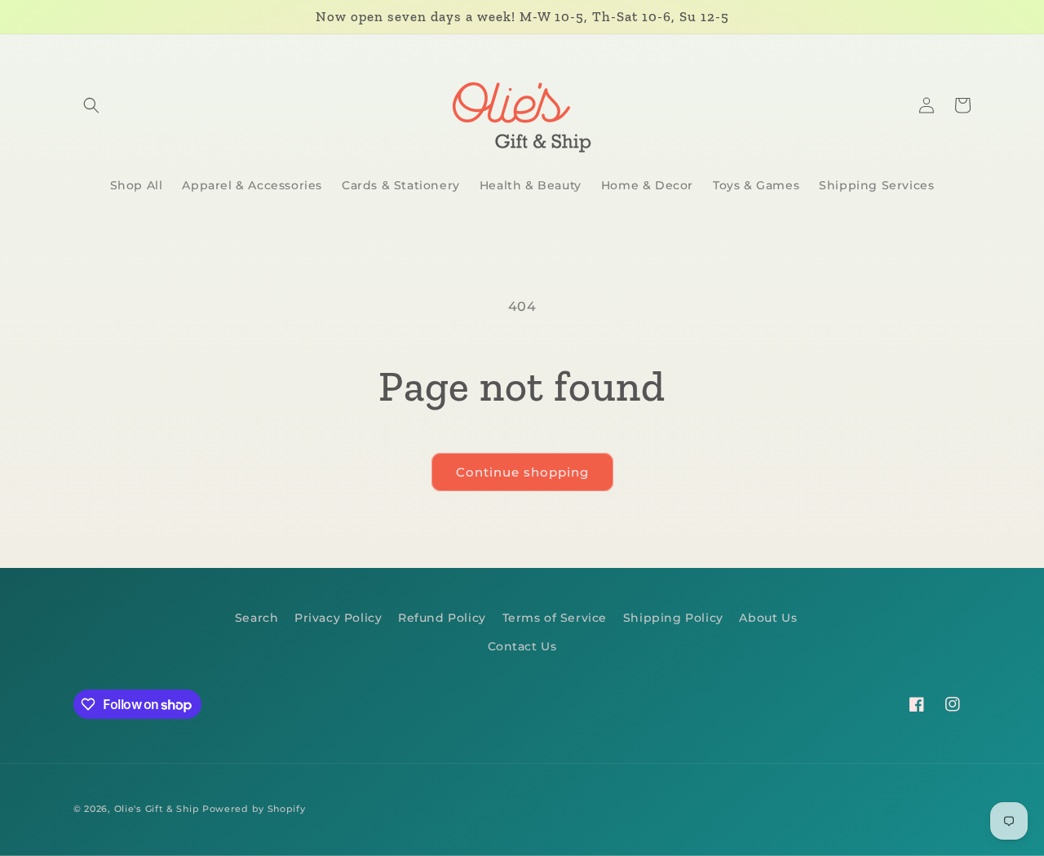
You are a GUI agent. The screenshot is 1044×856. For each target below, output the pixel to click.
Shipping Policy (673, 617)
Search (257, 617)
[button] (91, 105)
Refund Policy (442, 617)
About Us (768, 617)
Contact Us (522, 646)
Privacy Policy (338, 617)
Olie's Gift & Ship (157, 808)
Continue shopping (522, 472)
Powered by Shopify (254, 808)
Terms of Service (555, 617)
